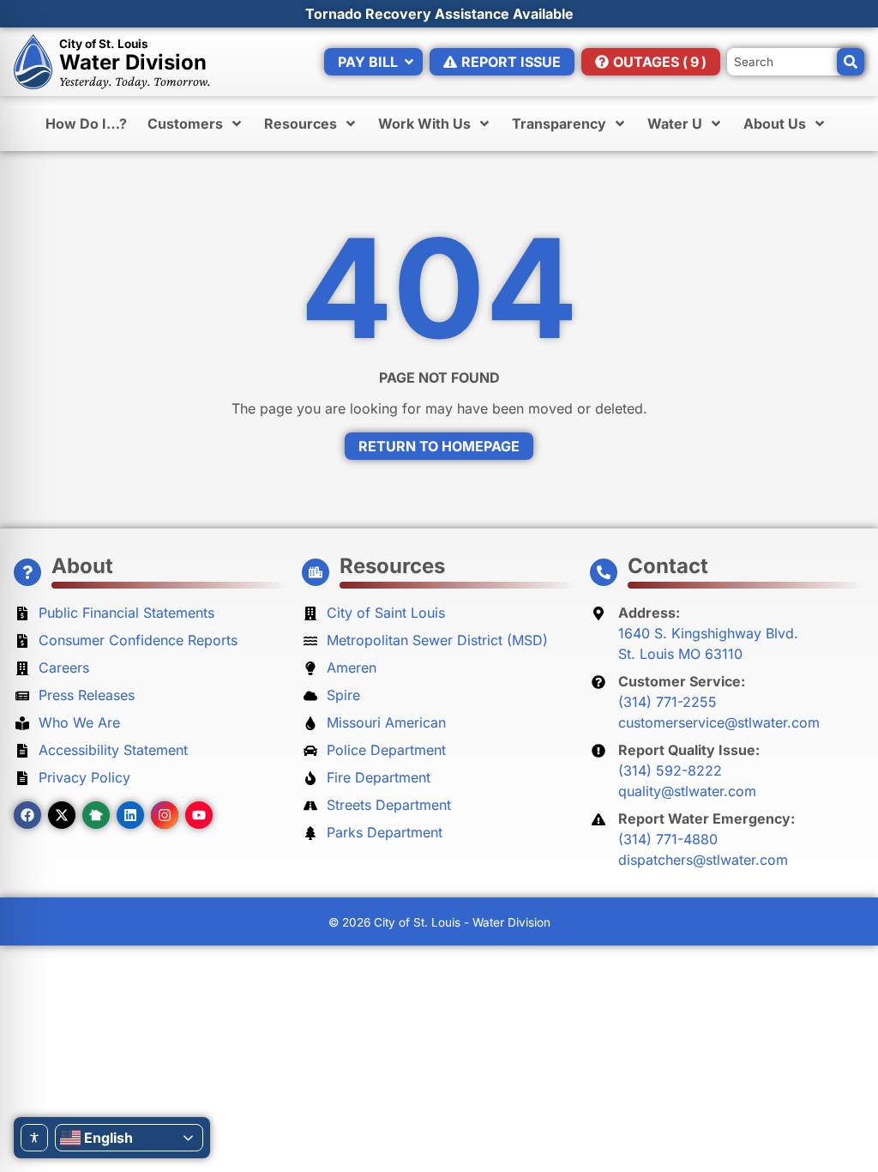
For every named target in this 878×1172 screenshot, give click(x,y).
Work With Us (424, 123)
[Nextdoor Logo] (96, 815)
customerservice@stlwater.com (719, 722)
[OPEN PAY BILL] (409, 62)
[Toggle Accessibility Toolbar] (34, 1137)
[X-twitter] (61, 815)
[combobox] (795, 62)
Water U (674, 123)
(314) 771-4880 (668, 839)
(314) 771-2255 (667, 701)
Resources (300, 123)
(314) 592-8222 (670, 770)
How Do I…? (86, 123)
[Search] (850, 62)
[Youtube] (199, 815)
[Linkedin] (130, 815)
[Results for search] (795, 55)
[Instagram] (164, 815)
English (108, 1137)
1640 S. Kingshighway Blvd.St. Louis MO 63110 (708, 643)
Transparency (559, 123)
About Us (774, 123)
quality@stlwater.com (687, 791)
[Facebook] (27, 815)
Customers (185, 123)
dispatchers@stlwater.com (703, 859)
